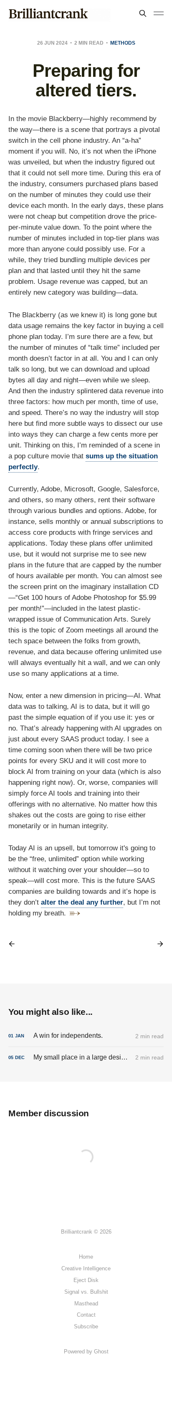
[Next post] (157, 944)
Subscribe (86, 1326)
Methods (122, 43)
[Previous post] (14, 944)
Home (86, 1257)
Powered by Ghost (86, 1351)
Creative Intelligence (86, 1268)
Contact (86, 1315)
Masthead (86, 1303)
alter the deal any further (82, 902)
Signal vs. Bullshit (86, 1292)
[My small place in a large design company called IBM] (86, 1057)
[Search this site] (143, 13)
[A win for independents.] (86, 1036)
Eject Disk (86, 1280)
